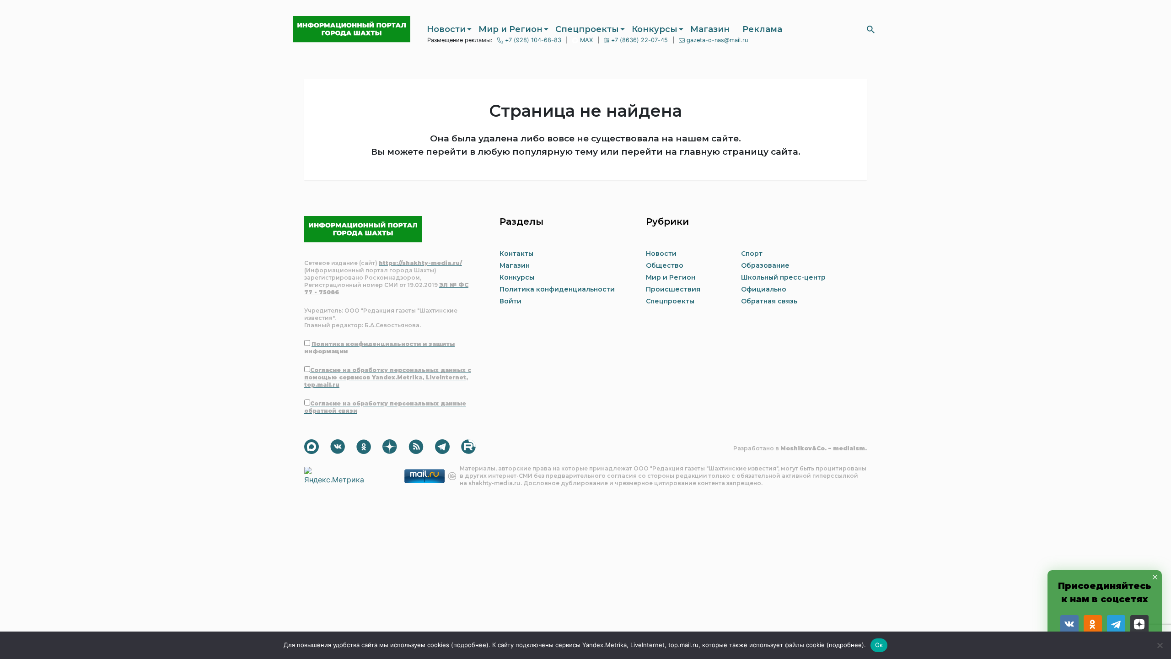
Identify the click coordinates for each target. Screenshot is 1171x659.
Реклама (762, 29)
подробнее (469, 644)
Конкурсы (654, 29)
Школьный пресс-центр (783, 277)
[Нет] (1159, 645)
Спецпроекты (587, 29)
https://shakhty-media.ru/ (420, 262)
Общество (664, 265)
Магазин (710, 29)
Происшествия (673, 289)
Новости (446, 29)
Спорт (752, 253)
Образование (765, 265)
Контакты (516, 253)
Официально (763, 289)
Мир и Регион (510, 29)
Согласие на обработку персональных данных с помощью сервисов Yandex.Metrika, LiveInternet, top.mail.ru (387, 377)
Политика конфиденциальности (557, 289)
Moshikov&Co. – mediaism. (823, 448)
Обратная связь (769, 301)
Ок (879, 644)
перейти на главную (670, 151)
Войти (510, 301)
